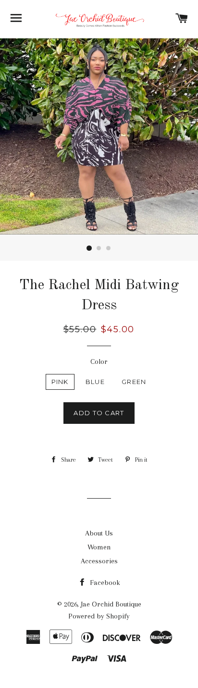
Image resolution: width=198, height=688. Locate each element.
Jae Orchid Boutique (111, 604)
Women (99, 547)
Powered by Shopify (99, 616)
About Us (99, 533)
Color (99, 361)
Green (134, 381)
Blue (95, 381)
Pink (60, 381)
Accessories (99, 561)
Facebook (104, 582)
